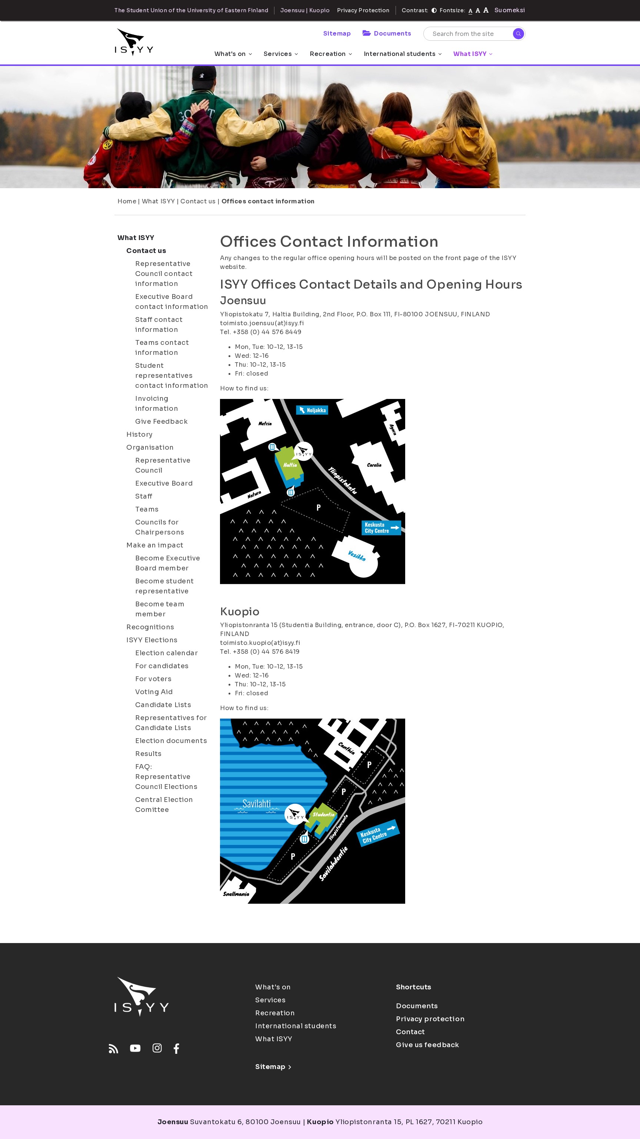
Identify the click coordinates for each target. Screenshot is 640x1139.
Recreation (328, 54)
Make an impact (155, 545)
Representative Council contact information (164, 274)
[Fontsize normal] (471, 10)
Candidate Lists (163, 705)
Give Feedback (161, 421)
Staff (144, 496)
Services (278, 54)
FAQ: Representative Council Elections (166, 777)
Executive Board (164, 483)
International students (400, 54)
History (139, 434)
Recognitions (150, 627)
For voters (153, 679)
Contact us (198, 201)
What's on (230, 54)
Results (148, 754)
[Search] (518, 33)
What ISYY (469, 54)
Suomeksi (510, 10)
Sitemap (337, 33)
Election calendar (166, 653)
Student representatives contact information (172, 376)
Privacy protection (430, 1019)
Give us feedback (427, 1045)
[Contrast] (434, 10)
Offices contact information (268, 201)
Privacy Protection (363, 10)
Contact (410, 1032)
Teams (147, 509)
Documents (392, 33)
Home (126, 201)
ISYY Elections (152, 640)
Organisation (150, 447)
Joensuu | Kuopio (305, 10)
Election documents (171, 741)
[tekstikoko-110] (478, 10)
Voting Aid (154, 692)
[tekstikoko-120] (486, 10)
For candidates (162, 666)
